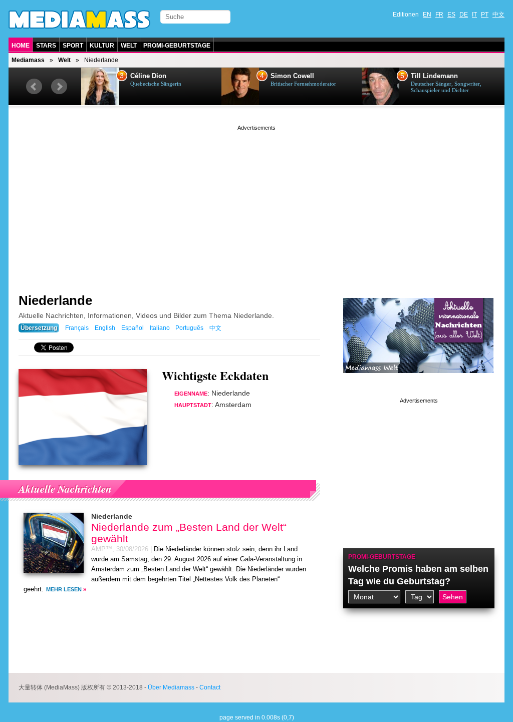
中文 (498, 14)
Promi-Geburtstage (176, 45)
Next (59, 87)
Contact (209, 687)
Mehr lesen (64, 589)
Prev (34, 87)
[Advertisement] (256, 203)
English (105, 327)
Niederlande (55, 300)
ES (451, 14)
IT (474, 14)
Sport (73, 45)
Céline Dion (148, 76)
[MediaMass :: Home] (79, 19)
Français (77, 327)
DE (463, 14)
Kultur (102, 45)
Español (132, 327)
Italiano (160, 327)
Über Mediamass (171, 687)
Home (21, 45)
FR (439, 14)
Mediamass (28, 60)
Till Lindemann (434, 76)
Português (189, 327)
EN (427, 14)
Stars (46, 45)
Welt (129, 45)
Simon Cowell (292, 76)
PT (484, 14)
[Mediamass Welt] (418, 381)
